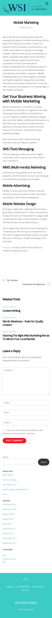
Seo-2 (5, 494)
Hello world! (8, 475)
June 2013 (7, 523)
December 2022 (10, 509)
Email (7, 412)
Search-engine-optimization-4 (15, 489)
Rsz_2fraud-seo (9, 484)
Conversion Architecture (33, 284)
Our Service (12, 280)
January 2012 (8, 533)
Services (25, 590)
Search (5, 457)
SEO (4, 562)
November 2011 (10, 543)
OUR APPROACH (23, 586)
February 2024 (9, 504)
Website (7, 423)
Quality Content (26, 27)
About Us (10, 586)
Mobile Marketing (26, 22)
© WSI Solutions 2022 (25, 609)
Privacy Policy (38, 586)
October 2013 (9, 514)
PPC (4, 555)
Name (7, 403)
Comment (9, 370)
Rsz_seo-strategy (10, 479)
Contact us (8, 247)
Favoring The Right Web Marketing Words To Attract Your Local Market (26, 337)
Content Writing (11, 310)
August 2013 (8, 519)
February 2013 (9, 528)
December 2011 (10, 538)
